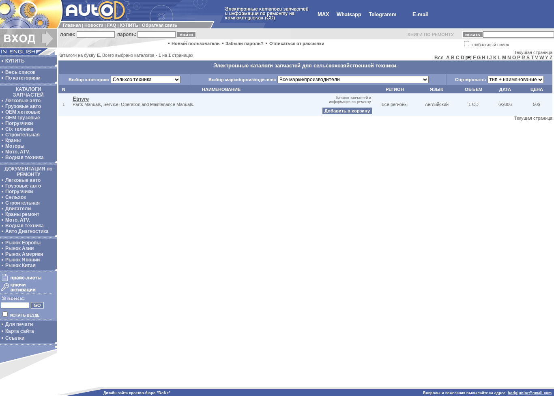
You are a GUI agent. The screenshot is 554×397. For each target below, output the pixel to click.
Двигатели (18, 208)
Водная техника (24, 157)
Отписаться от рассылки (296, 43)
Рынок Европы (23, 243)
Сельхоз (15, 197)
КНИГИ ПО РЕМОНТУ (431, 34)
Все (439, 57)
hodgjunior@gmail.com (530, 393)
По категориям (23, 78)
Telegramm (383, 14)
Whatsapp (349, 14)
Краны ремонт (22, 214)
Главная (72, 25)
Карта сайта (19, 331)
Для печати (19, 324)
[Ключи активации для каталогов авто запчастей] (27, 291)
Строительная (22, 135)
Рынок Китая (20, 265)
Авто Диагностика (27, 231)
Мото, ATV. (17, 152)
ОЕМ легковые (23, 112)
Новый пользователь (196, 43)
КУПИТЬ (129, 25)
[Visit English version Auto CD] (28, 53)
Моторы (14, 146)
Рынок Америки (24, 254)
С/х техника (19, 129)
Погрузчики (19, 123)
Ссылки (14, 338)
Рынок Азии (19, 248)
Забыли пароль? (244, 43)
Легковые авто (23, 101)
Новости (93, 25)
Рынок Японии (22, 260)
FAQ (111, 25)
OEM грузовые (22, 118)
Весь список (20, 72)
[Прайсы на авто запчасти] (27, 280)
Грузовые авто (23, 106)
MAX (323, 14)
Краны (13, 140)
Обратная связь (159, 25)
